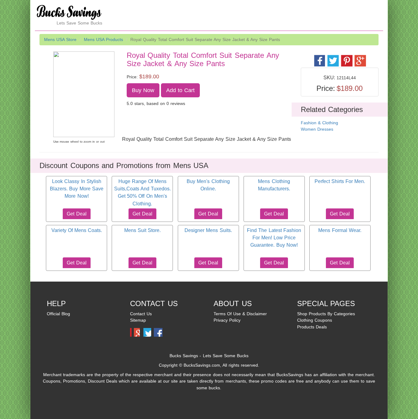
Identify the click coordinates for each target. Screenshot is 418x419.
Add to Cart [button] (180, 90)
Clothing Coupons (314, 320)
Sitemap (138, 320)
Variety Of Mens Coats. (76, 230)
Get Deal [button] (76, 213)
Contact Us (141, 313)
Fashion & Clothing (319, 122)
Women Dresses (317, 129)
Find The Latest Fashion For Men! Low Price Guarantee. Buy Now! (274, 238)
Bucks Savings (184, 355)
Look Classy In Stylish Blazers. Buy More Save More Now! (76, 189)
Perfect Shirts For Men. (340, 181)
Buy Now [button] (143, 90)
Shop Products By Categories (326, 313)
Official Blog (58, 313)
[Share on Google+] (360, 57)
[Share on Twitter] (333, 57)
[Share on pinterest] (346, 57)
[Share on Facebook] (319, 57)
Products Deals (312, 326)
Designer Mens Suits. (208, 230)
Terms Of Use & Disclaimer (240, 313)
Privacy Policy (227, 320)
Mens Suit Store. (142, 230)
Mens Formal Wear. (339, 230)
